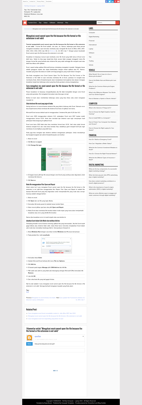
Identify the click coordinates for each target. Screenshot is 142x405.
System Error (32, 22)
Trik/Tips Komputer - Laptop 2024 (34, 6)
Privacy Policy (40, 1)
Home (25, 22)
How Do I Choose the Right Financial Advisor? (103, 153)
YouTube (118, 1)
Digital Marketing (94, 36)
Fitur (66, 22)
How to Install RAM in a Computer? (99, 118)
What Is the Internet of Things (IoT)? (100, 108)
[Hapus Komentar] (83, 337)
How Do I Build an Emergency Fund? (100, 139)
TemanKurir (91, 403)
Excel (30, 29)
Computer (92, 32)
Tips (40, 22)
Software (52, 22)
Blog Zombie (102, 403)
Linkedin (112, 1)
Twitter (109, 1)
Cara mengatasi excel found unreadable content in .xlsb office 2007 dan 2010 (52, 313)
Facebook (106, 1)
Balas (29, 344)
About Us (25, 1)
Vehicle (91, 65)
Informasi (60, 22)
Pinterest (115, 1)
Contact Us (32, 1)
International (93, 44)
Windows (52, 51)
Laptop (91, 49)
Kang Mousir (48, 403)
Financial (91, 40)
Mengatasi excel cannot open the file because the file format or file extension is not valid (55, 316)
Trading (91, 61)
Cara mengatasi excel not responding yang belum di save (45, 318)
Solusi (45, 22)
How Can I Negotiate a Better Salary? (100, 143)
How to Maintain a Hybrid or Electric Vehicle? (102, 98)
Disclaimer (48, 1)
